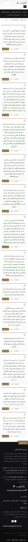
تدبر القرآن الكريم (16, 12)
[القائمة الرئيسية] (24, 6)
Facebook (15, 521)
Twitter (12, 521)
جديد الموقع (23, 540)
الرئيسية (25, 12)
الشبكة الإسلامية (15, 501)
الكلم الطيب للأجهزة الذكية (16, 477)
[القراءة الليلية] (17, 3)
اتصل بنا (8, 540)
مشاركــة (11, 49)
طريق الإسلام (23, 501)
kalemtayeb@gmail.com (11, 526)
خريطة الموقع (15, 540)
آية (24, 27)
